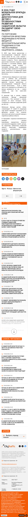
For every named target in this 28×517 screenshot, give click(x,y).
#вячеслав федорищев (17, 189)
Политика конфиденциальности (9, 464)
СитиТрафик (5, 169)
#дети (4, 189)
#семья (9, 189)
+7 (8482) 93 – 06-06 (16, 489)
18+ (14, 2)
